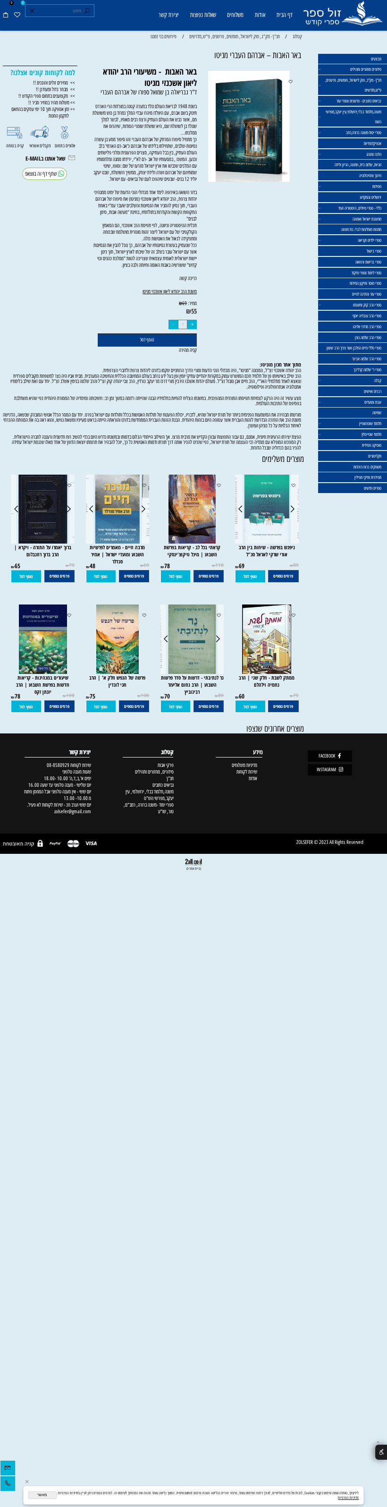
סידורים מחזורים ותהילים (365, 69)
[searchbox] (59, 10)
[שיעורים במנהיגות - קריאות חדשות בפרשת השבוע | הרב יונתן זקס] (43, 672)
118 (219, 565)
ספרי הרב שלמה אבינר (366, 358)
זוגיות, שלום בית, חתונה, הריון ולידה (358, 164)
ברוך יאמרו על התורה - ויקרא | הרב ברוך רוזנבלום (42, 551)
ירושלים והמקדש (370, 197)
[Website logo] (342, 16)
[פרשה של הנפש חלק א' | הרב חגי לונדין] (117, 672)
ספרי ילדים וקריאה (369, 240)
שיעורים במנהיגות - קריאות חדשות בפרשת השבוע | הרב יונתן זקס (42, 684)
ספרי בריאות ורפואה (368, 261)
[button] (250, 576)
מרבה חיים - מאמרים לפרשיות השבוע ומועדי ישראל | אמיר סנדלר (117, 554)
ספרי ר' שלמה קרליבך (367, 369)
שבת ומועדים (372, 402)
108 (145, 695)
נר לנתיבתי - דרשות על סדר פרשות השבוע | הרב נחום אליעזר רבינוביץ (192, 684)
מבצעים (376, 58)
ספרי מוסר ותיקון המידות (365, 283)
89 (296, 565)
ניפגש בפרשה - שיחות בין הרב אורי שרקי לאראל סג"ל (267, 551)
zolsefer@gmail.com (72, 811)
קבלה (377, 380)
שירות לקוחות (246, 771)
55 (194, 311)
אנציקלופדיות (372, 143)
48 (92, 566)
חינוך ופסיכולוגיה (370, 175)
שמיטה (376, 412)
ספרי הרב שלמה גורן (368, 337)
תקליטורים (374, 456)
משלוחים (235, 14)
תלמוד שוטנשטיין (370, 423)
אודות (260, 14)
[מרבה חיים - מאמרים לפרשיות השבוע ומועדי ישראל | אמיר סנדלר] (117, 541)
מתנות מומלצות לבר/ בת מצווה (361, 229)
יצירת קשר (169, 14)
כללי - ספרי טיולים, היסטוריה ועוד (359, 208)
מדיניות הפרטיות (348, 1497)
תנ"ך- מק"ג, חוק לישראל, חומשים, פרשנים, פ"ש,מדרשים (353, 85)
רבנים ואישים (372, 391)
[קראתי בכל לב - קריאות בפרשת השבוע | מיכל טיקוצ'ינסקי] (192, 541)
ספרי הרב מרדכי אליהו (367, 326)
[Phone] (8, 1485)
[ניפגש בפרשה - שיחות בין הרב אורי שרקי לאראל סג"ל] (266, 541)
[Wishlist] (17, 15)
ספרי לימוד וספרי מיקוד (366, 272)
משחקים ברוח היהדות (367, 466)
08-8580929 (58, 765)
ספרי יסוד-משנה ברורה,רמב (363, 132)
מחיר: (192, 303)
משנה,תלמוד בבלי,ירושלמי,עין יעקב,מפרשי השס (353, 116)
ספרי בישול (374, 251)
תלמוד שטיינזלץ (371, 434)
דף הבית (285, 14)
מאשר (42, 1495)
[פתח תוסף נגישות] (381, 1452)
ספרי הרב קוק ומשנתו (367, 304)
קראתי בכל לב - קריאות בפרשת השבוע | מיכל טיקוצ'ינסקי (192, 551)
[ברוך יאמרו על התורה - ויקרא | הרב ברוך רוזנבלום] (42, 541)
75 (296, 695)
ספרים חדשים (372, 488)
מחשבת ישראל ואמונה (367, 218)
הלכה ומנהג (373, 154)
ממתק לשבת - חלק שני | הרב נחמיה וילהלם (266, 681)
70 (72, 565)
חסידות (376, 186)
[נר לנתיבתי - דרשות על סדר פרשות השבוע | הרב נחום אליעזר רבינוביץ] (192, 672)
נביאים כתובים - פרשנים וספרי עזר (359, 100)
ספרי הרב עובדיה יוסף (367, 315)
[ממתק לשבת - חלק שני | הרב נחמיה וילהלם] (266, 672)
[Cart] (5, 15)
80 (221, 695)
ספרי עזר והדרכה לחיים (366, 294)
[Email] (8, 1469)
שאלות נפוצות (203, 14)
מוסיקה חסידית (371, 445)
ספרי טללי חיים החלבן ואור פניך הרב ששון (354, 347)
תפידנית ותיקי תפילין (367, 477)
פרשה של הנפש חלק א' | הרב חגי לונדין (117, 681)
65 (17, 566)
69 (184, 303)
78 (167, 566)
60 (146, 565)
